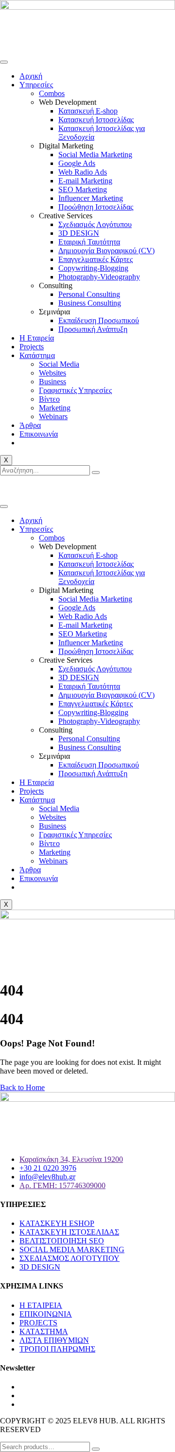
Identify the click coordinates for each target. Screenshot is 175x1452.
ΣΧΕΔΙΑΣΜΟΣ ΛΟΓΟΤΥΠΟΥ (69, 1258)
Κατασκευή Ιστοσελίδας (96, 119)
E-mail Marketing (85, 181)
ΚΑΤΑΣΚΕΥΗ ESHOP (56, 1223)
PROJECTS (38, 1323)
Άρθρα (30, 425)
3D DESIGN (78, 233)
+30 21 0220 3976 (50, 487)
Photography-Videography (99, 277)
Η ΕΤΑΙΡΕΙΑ (40, 1305)
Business (52, 381)
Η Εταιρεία (36, 338)
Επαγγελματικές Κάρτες (95, 259)
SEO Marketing (82, 189)
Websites (52, 373)
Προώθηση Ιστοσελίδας (95, 207)
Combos (52, 93)
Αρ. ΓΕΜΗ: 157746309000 (62, 1185)
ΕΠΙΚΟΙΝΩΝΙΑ (45, 1314)
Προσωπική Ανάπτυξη (92, 329)
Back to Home (22, 1087)
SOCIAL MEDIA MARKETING (71, 1249)
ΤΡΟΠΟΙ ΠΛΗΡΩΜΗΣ (57, 1349)
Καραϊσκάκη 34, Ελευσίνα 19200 (71, 1159)
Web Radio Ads (82, 172)
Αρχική (30, 76)
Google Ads (76, 163)
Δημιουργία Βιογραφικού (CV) (106, 250)
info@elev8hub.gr (119, 487)
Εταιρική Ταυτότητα (89, 242)
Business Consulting (89, 303)
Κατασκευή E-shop (88, 111)
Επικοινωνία (38, 434)
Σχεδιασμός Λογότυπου (95, 224)
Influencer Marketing (90, 198)
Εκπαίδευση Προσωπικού (98, 320)
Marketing (54, 408)
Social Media (59, 364)
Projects (31, 347)
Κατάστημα (37, 355)
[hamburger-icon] (4, 62)
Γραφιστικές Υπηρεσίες (75, 390)
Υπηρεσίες (36, 85)
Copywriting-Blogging (93, 268)
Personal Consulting (89, 294)
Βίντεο (49, 399)
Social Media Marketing (95, 154)
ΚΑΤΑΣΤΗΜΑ (43, 1331)
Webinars (53, 416)
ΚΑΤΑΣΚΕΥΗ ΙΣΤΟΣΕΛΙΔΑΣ (69, 1232)
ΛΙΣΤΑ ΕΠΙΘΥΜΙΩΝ (54, 1340)
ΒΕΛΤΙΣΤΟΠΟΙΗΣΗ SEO (61, 1241)
